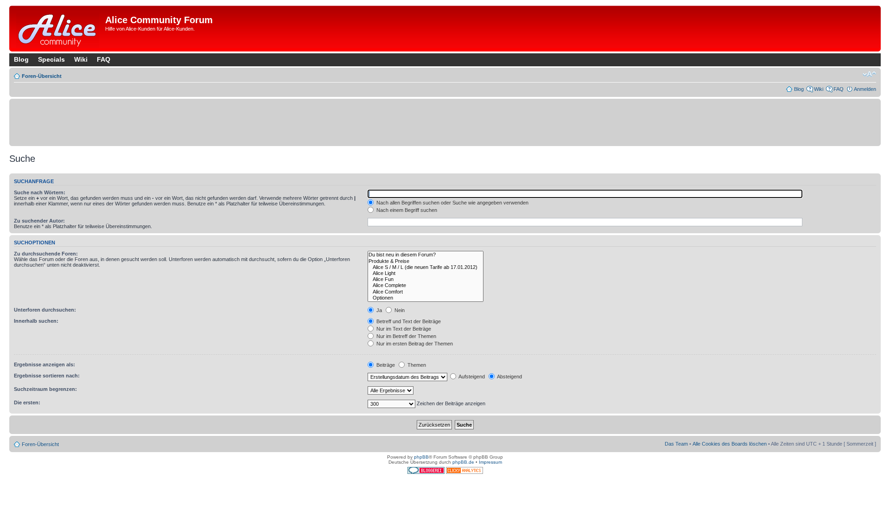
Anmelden (865, 89)
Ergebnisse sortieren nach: (47, 375)
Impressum (490, 462)
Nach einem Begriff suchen (406, 210)
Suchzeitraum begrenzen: (45, 389)
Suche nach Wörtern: (39, 192)
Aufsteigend (471, 376)
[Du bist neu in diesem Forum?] (426, 255)
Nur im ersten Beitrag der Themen (414, 343)
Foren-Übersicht (42, 76)
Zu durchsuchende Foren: (46, 253)
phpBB (421, 457)
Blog (21, 59)
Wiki (81, 59)
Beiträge (385, 365)
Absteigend (509, 376)
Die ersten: (27, 402)
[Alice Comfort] (426, 292)
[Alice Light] (426, 273)
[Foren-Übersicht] (58, 28)
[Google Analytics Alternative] (464, 472)
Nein (399, 310)
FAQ (103, 59)
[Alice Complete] (426, 285)
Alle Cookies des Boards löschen (730, 444)
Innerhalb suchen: (36, 321)
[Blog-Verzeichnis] (426, 472)
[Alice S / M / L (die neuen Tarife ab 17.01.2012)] (426, 267)
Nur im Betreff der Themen (405, 336)
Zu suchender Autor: (39, 221)
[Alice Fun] (426, 279)
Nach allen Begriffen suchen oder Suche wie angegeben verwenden (451, 202)
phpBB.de (463, 462)
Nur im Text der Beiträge (403, 329)
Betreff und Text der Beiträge (408, 321)
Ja (378, 310)
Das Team (676, 444)
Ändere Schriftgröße (869, 74)
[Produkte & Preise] (426, 261)
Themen (416, 365)
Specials (51, 59)
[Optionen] (426, 298)
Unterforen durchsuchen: (45, 310)
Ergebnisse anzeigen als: (44, 364)
